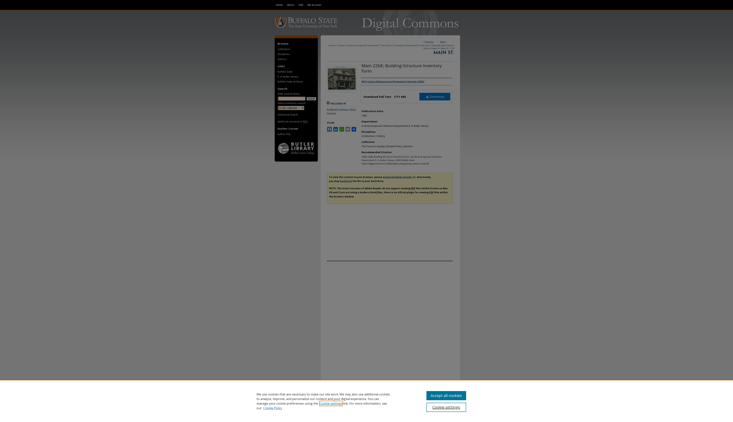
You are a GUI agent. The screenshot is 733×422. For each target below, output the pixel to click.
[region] (366, 401)
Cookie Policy (272, 408)
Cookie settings (331, 403)
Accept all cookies (446, 395)
